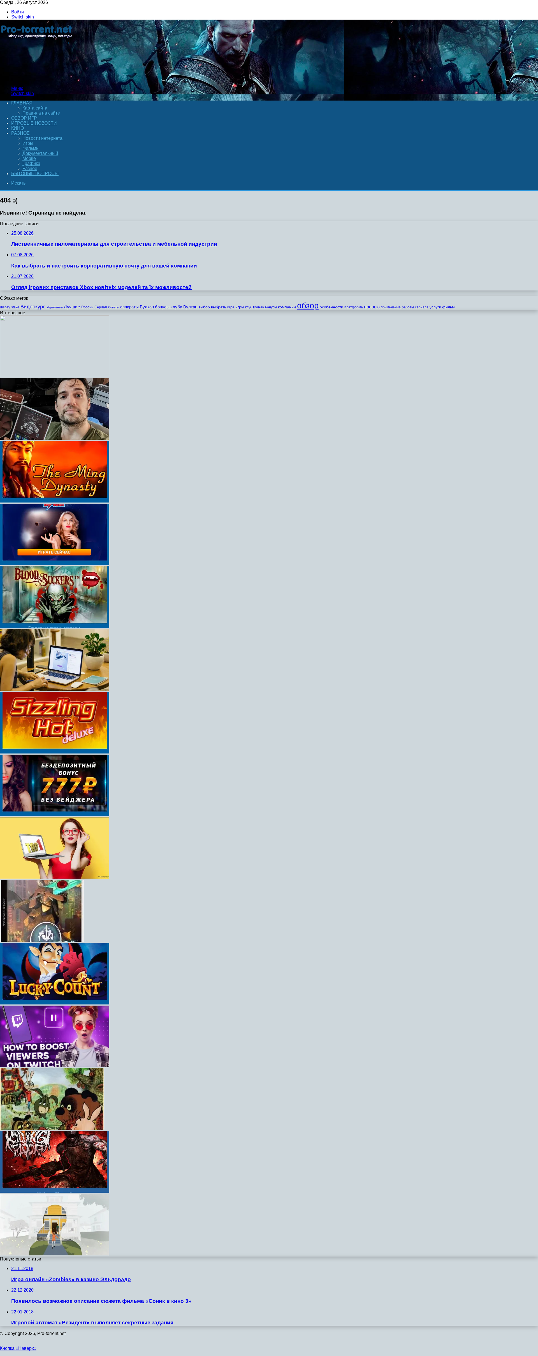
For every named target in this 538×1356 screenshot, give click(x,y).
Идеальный (55, 307)
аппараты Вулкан (137, 306)
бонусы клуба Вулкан (176, 306)
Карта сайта (34, 108)
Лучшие (72, 306)
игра (230, 307)
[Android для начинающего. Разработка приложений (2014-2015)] (54, 375)
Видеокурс (32, 307)
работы (408, 307)
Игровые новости (34, 123)
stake (15, 307)
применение (391, 307)
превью (372, 306)
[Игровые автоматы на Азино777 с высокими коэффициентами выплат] (54, 814)
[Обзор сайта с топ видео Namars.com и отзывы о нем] (54, 877)
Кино (17, 128)
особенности (331, 307)
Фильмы (31, 148)
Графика (31, 163)
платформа (353, 307)
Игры (27, 143)
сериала (421, 307)
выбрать (218, 307)
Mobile (29, 158)
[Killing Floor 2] (54, 1191)
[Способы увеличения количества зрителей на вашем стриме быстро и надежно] (54, 1065)
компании (287, 307)
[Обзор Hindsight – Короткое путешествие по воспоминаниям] (54, 1254)
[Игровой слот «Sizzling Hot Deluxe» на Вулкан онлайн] (54, 752)
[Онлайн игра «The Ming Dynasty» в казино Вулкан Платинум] (54, 501)
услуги (435, 307)
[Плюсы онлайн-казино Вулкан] (54, 563)
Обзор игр (24, 118)
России (87, 307)
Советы (113, 307)
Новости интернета (42, 138)
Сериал (100, 307)
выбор (204, 307)
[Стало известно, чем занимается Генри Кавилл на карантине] (54, 438)
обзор (308, 305)
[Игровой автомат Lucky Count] (54, 1003)
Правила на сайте (41, 113)
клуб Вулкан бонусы (261, 307)
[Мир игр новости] (37, 78)
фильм (448, 307)
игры (239, 307)
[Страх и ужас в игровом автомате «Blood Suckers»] (54, 626)
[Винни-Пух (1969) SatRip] (52, 1128)
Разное (20, 133)
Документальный (40, 153)
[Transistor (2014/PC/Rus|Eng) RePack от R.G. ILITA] (42, 940)
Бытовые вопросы (35, 173)
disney (5, 307)
